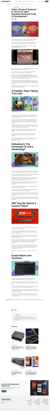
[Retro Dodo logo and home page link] (6, 1)
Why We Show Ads (37, 400)
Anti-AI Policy (38, 404)
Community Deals (45, 403)
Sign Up (47, 1)
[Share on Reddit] (15, 19)
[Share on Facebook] (12, 19)
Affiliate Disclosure (45, 399)
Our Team (30, 403)
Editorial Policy (38, 403)
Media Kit (38, 399)
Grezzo (24, 116)
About (31, 399)
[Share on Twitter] (14, 19)
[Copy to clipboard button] (17, 19)
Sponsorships (30, 404)
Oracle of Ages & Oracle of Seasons (27, 75)
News (17, 1)
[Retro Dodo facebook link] (2, 403)
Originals (20, 1)
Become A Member (29, 400)
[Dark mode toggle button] (38, 1)
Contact (47, 404)
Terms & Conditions (45, 400)
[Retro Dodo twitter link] (3, 403)
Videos (27, 1)
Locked (30, 1)
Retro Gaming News (14, 345)
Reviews (24, 1)
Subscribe (3, 391)
